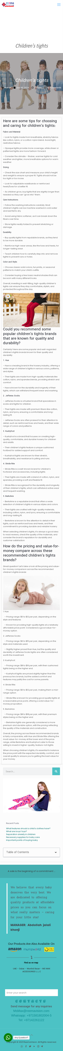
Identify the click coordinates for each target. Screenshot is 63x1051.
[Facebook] (26, 1046)
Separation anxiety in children (20, 834)
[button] (56, 852)
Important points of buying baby (22, 840)
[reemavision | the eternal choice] (7, 4)
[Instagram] (38, 1046)
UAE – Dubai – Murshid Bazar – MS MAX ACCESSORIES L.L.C (31, 970)
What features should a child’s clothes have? (28, 828)
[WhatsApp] (21, 1046)
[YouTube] (34, 1046)
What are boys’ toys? (16, 831)
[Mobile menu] (58, 4)
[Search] (56, 771)
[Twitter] (30, 1046)
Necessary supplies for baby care (23, 837)
